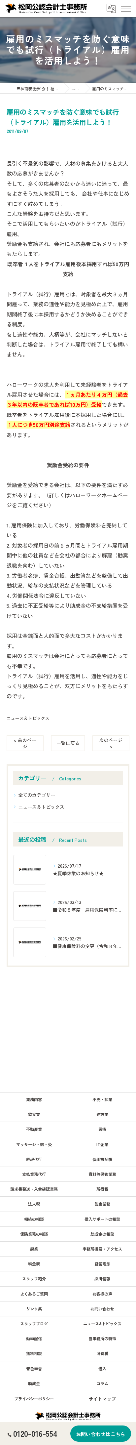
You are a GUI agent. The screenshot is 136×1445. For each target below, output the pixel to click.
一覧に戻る (68, 743)
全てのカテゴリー (36, 795)
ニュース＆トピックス (28, 718)
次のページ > (110, 743)
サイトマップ (102, 1398)
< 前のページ (25, 743)
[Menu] (125, 8)
